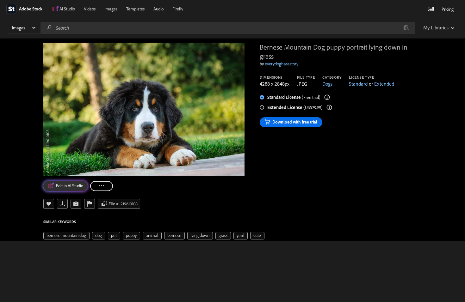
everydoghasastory (281, 64)
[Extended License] (329, 107)
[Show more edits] (101, 186)
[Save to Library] (48, 204)
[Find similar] (406, 28)
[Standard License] (327, 97)
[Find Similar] (76, 204)
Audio (158, 9)
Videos (90, 9)
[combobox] (227, 28)
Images (110, 9)
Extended (384, 84)
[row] (66, 235)
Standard (358, 84)
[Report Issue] (89, 204)
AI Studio (67, 9)
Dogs (327, 84)
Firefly (177, 9)
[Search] (49, 27)
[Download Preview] (62, 204)
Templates (135, 9)
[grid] (154, 235)
